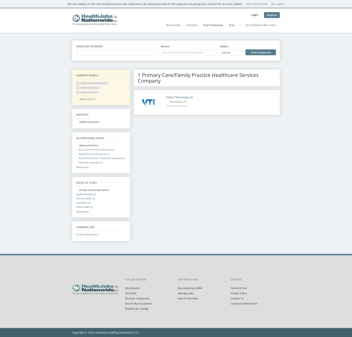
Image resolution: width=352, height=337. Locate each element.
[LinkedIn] (87, 302)
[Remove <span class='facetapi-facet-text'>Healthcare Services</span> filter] (78, 87)
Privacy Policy (239, 293)
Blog (231, 25)
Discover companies (137, 298)
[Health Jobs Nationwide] (95, 19)
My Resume (173, 25)
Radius (224, 46)
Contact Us (237, 298)
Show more (82, 167)
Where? (165, 46)
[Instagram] (92, 302)
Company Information (244, 303)
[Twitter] (81, 302)
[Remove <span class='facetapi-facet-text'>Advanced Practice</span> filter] (78, 92)
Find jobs (130, 293)
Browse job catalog (136, 308)
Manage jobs (186, 293)
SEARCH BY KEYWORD (89, 46)
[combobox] (116, 52)
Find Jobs (191, 25)
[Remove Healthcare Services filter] (77, 122)
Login (254, 15)
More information (257, 4)
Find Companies (213, 25)
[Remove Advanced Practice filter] (77, 145)
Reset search (87, 99)
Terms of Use (239, 288)
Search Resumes (188, 298)
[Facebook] (75, 302)
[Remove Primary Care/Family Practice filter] (77, 190)
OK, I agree (278, 4)
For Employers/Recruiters (260, 25)
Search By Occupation (138, 303)
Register (272, 15)
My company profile (190, 288)
